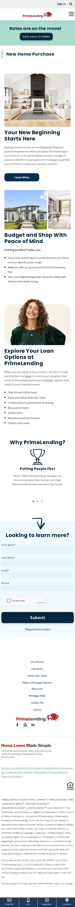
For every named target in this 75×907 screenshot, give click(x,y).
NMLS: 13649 (23, 864)
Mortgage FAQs (37, 696)
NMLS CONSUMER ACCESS (40, 751)
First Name (8, 545)
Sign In (61, 4)
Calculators (37, 669)
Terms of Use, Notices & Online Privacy (21, 768)
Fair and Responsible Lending (16, 772)
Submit (37, 617)
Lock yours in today (36, 36)
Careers (37, 710)
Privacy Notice (40, 772)
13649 (11, 757)
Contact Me (37, 703)
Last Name (8, 557)
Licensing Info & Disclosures (58, 768)
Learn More (21, 177)
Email (5, 570)
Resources (37, 689)
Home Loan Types (37, 676)
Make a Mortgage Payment (37, 683)
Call (28, 904)
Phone (5, 583)
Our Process (37, 662)
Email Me (9, 904)
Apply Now (48, 904)
